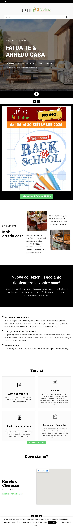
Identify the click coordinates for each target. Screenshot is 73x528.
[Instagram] (38, 101)
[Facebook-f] (34, 101)
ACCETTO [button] (52, 522)
